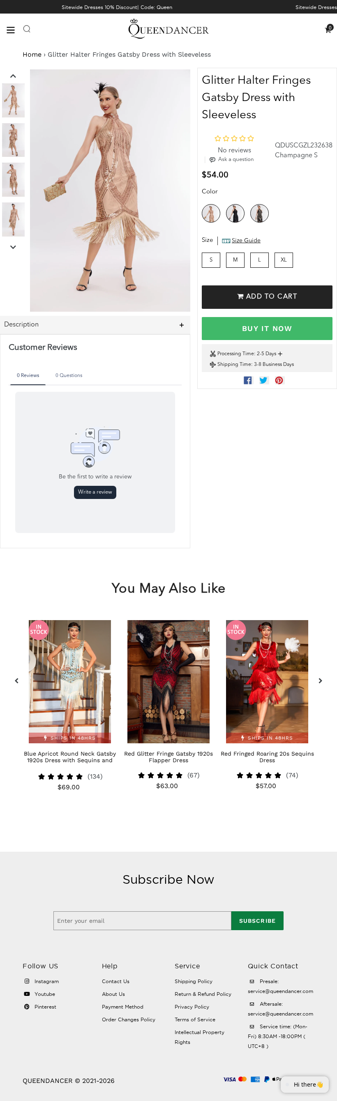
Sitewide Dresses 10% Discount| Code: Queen (117, 7)
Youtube (44, 994)
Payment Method (122, 1006)
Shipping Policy (193, 981)
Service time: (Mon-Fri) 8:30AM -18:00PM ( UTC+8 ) (277, 1036)
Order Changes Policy (128, 1019)
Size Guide (246, 241)
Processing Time (235, 354)
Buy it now (267, 328)
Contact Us (115, 981)
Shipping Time (234, 364)
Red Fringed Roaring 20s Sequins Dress (267, 756)
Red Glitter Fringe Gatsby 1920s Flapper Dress (168, 756)
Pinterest (44, 1006)
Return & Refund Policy (203, 994)
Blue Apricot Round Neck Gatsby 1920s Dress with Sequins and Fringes (70, 760)
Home (32, 54)
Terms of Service (195, 1019)
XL (284, 260)
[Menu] (14, 29)
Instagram (46, 981)
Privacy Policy (192, 1006)
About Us (113, 994)
